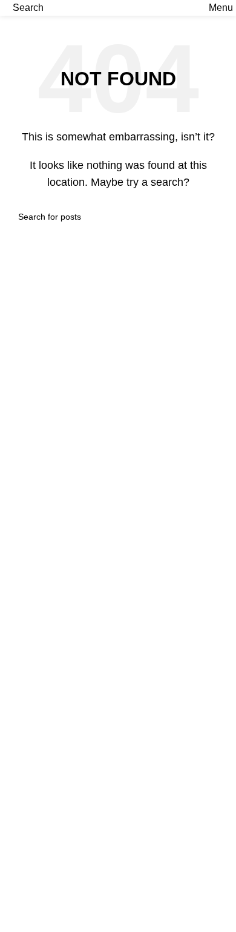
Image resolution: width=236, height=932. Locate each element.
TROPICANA (38, 628)
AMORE (27, 583)
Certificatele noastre (52, 912)
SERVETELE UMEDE (57, 725)
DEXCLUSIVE (40, 560)
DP (16, 673)
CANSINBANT (41, 651)
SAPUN (26, 748)
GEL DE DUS (38, 770)
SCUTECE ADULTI (51, 838)
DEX (19, 605)
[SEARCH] (213, 217)
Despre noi (32, 889)
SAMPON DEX (41, 792)
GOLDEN (29, 538)
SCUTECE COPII (47, 815)
